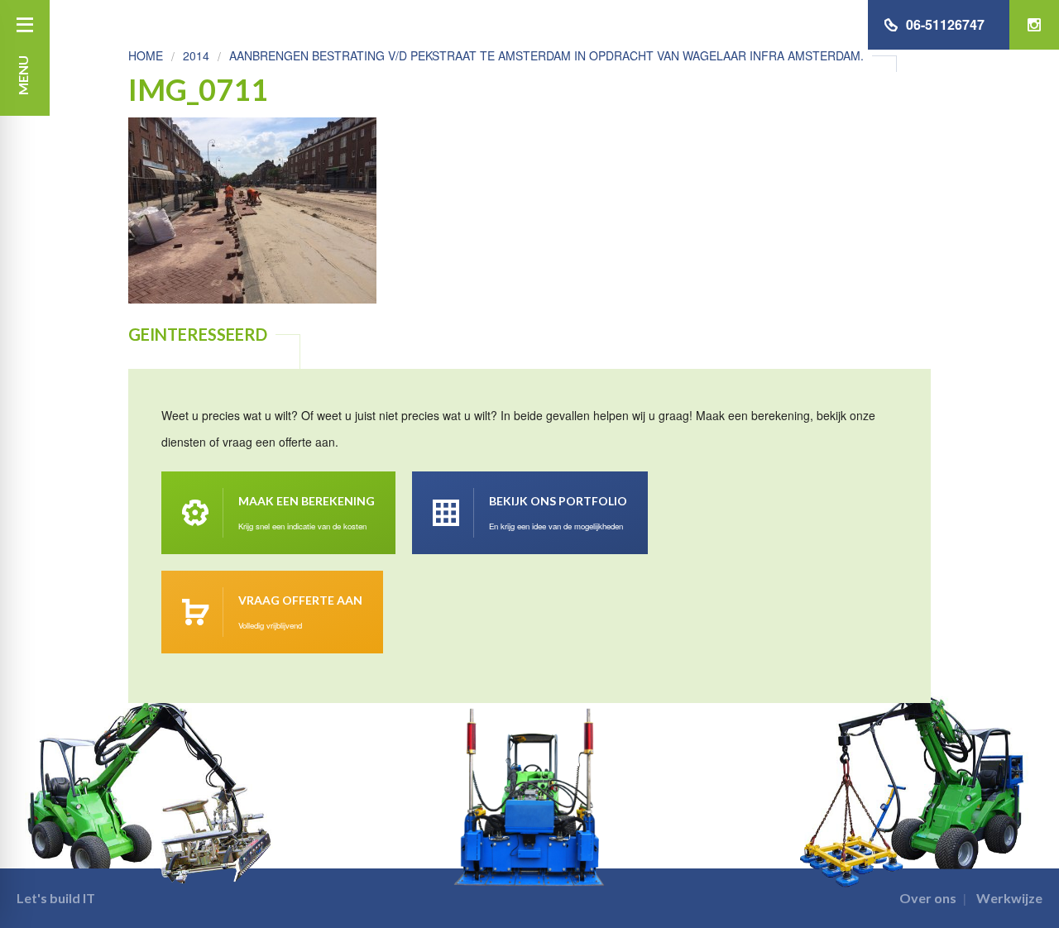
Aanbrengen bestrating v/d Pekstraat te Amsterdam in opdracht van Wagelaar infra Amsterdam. (546, 55)
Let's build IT (56, 898)
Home (145, 55)
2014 (196, 55)
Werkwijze (1009, 898)
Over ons (927, 898)
